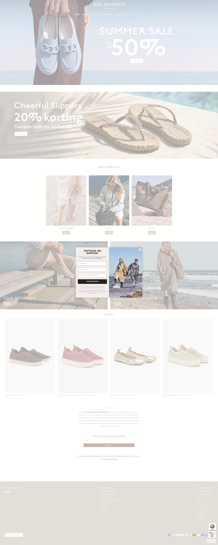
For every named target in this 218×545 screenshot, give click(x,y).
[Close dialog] (140, 249)
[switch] (212, 536)
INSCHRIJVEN (92, 281)
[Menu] (215, 524)
